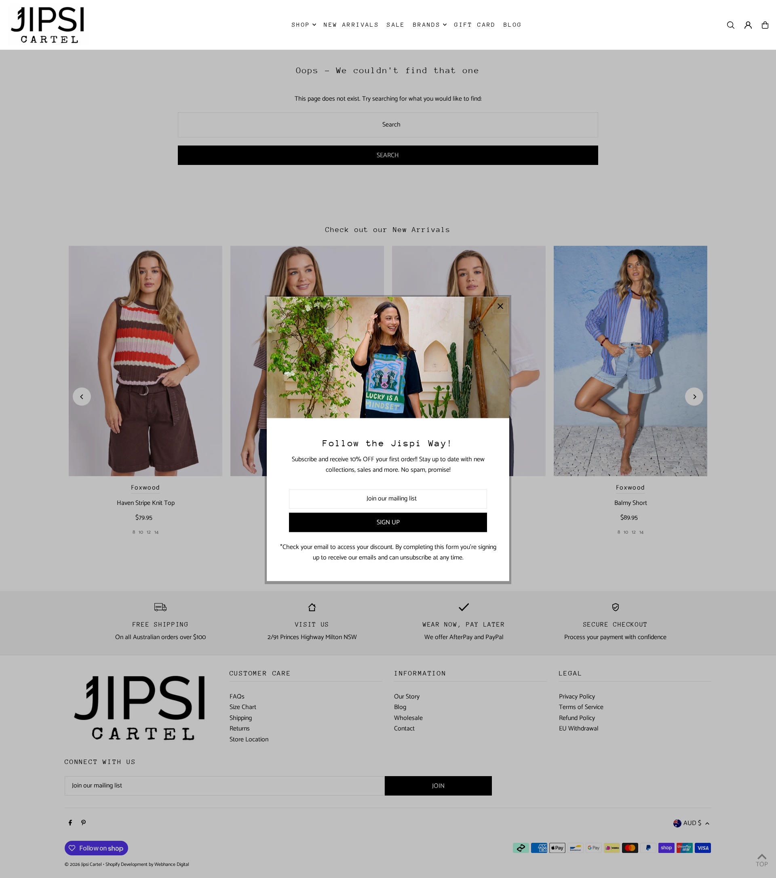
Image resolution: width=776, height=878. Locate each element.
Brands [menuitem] (427, 24)
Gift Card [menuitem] (475, 24)
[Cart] (765, 25)
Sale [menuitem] (396, 24)
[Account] (748, 25)
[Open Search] (730, 25)
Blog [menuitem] (513, 24)
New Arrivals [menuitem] (351, 24)
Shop (301, 24)
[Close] (500, 306)
